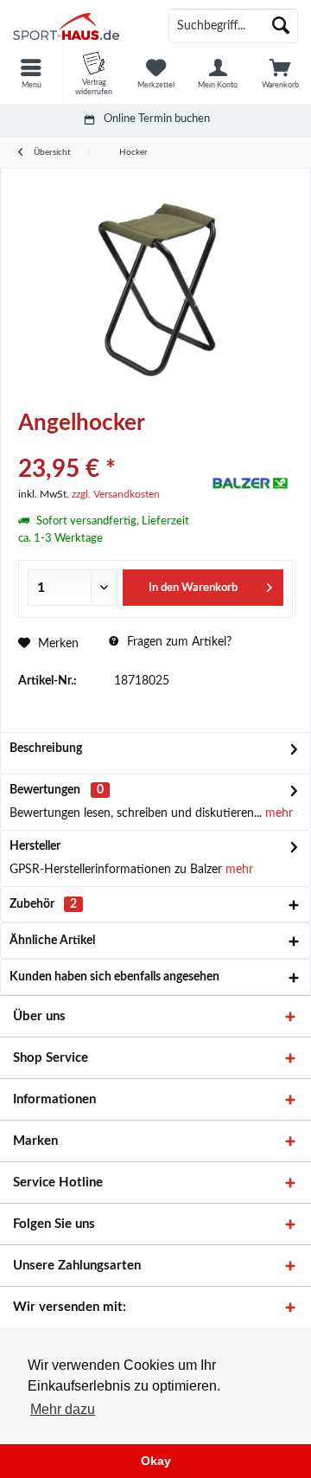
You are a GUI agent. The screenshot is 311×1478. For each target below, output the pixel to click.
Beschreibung (46, 748)
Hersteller (35, 846)
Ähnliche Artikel (52, 941)
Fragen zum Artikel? (178, 642)
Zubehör (43, 904)
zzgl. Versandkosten (116, 494)
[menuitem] (31, 73)
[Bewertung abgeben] (110, 446)
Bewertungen (45, 790)
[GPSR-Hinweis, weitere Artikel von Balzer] (249, 483)
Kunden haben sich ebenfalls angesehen (114, 977)
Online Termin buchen (157, 119)
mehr (277, 813)
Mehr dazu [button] (62, 1409)
